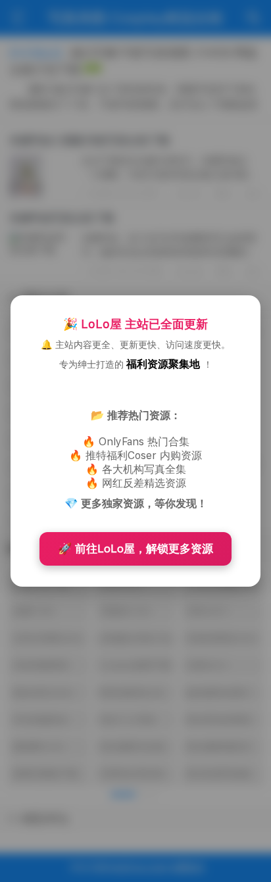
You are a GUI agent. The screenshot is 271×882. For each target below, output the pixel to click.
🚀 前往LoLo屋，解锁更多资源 (135, 548)
